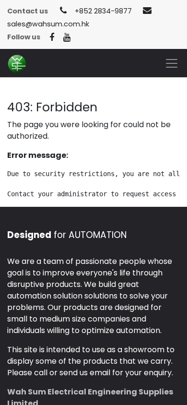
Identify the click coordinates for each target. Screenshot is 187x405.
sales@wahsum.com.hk (48, 24)
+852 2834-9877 (103, 11)
